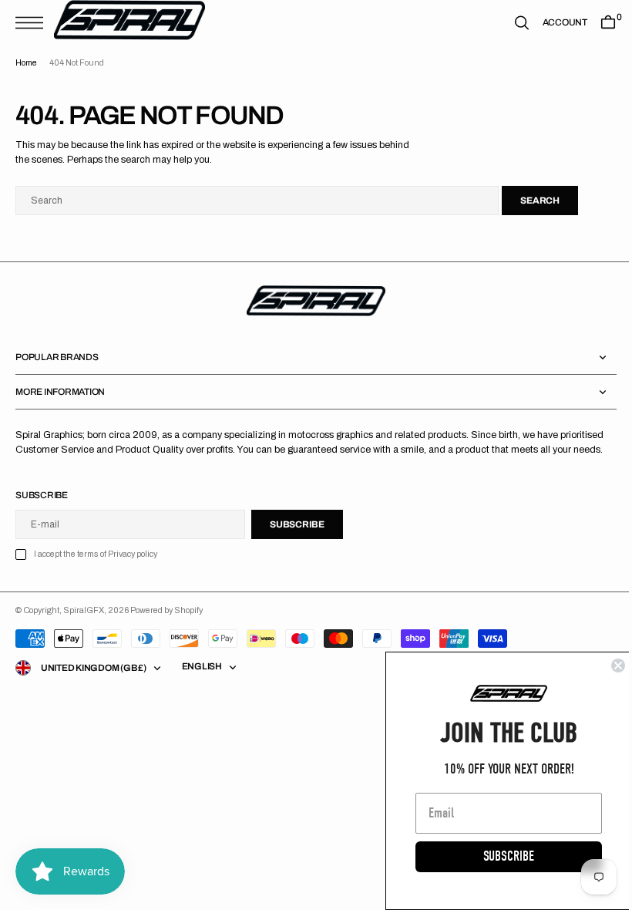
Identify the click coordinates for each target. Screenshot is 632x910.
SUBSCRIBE (497, 856)
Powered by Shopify (166, 610)
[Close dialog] (606, 665)
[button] (33, 22)
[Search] (510, 23)
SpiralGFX (83, 610)
